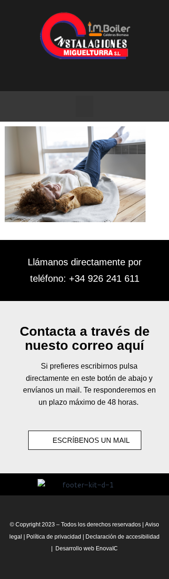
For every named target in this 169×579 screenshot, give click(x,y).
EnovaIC (107, 548)
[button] (84, 106)
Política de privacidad (54, 536)
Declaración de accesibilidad (122, 536)
